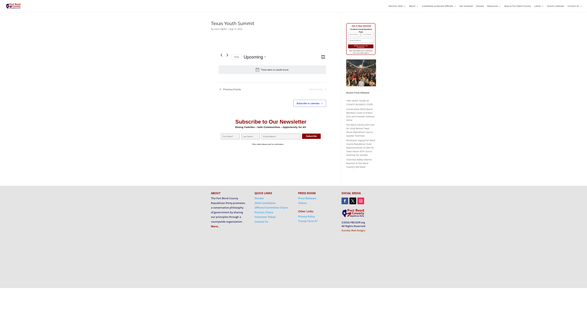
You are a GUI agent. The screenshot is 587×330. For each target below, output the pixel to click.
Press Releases (307, 198)
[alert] (272, 69)
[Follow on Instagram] (360, 201)
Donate (480, 6)
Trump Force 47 (307, 221)
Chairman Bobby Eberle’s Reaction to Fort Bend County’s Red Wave (359, 163)
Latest (537, 6)
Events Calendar (555, 6)
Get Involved (466, 6)
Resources (492, 6)
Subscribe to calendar (308, 103)
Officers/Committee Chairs (271, 207)
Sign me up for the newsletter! (361, 46)
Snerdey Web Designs (353, 230)
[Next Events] (227, 55)
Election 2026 (396, 6)
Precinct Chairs (264, 212)
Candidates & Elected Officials (437, 6)
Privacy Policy (306, 216)
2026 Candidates (265, 203)
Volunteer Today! (265, 217)
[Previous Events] (221, 55)
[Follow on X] (352, 201)
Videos (302, 203)
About (412, 6)
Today (236, 56)
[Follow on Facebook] (344, 201)
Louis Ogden (220, 29)
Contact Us (573, 6)
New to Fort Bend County (517, 6)
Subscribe (311, 136)
